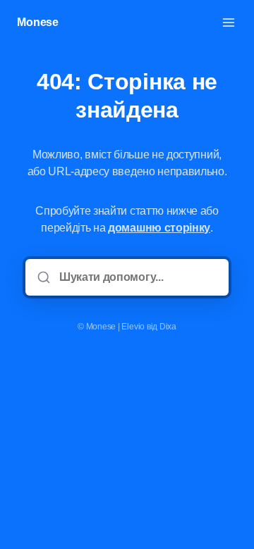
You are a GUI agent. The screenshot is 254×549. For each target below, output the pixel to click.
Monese (38, 22)
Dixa (167, 327)
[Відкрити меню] (228, 22)
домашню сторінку (159, 228)
